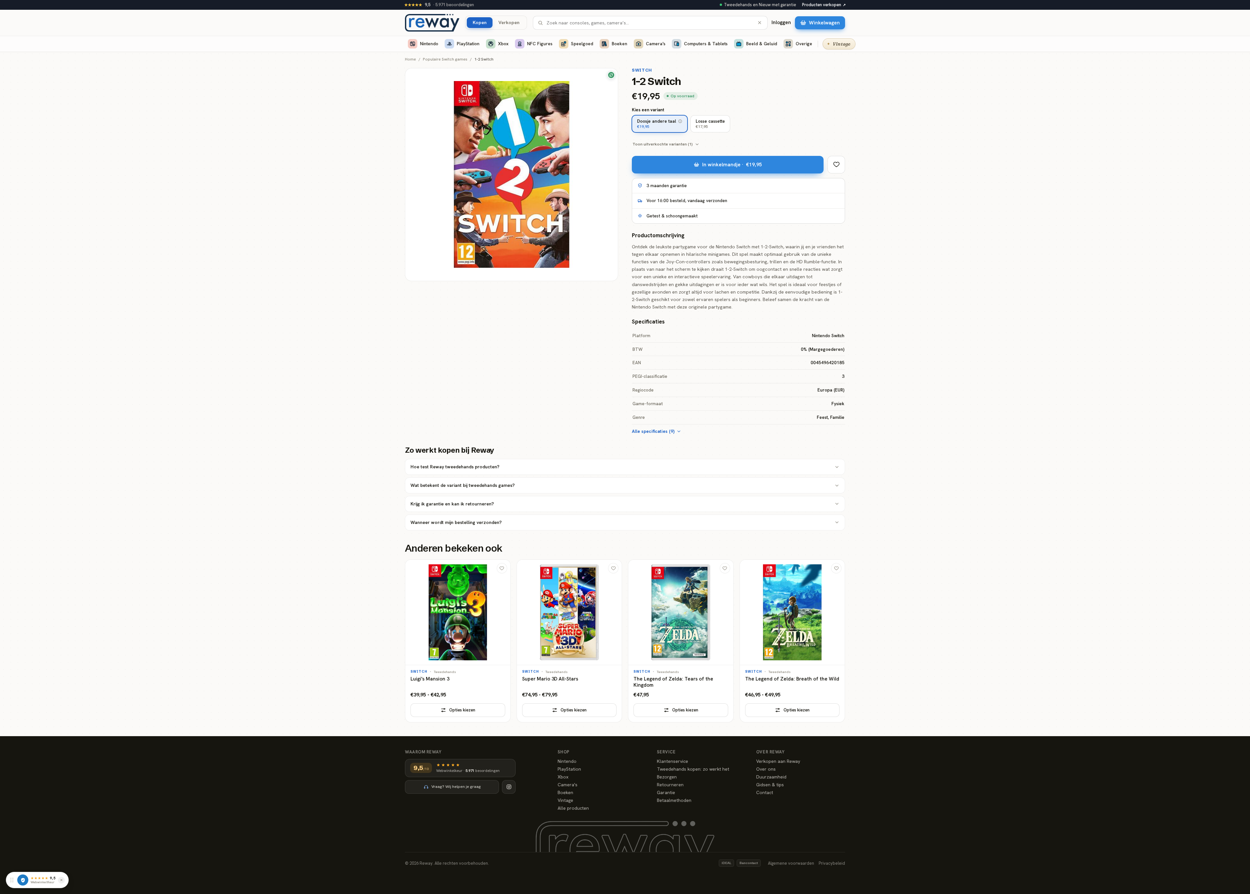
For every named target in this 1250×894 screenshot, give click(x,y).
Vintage (565, 800)
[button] (680, 121)
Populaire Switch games (445, 59)
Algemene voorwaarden (791, 863)
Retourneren (670, 784)
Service (666, 752)
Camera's (655, 44)
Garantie (666, 792)
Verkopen (509, 22)
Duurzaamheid (771, 777)
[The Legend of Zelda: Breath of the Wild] (792, 641)
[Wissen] (760, 23)
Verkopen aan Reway (778, 761)
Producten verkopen (824, 4)
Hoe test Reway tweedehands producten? (454, 467)
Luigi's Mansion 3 (429, 679)
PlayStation (468, 44)
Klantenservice (672, 761)
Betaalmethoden (674, 800)
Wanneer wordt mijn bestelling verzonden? (456, 522)
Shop (564, 752)
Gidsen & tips (770, 784)
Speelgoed (582, 44)
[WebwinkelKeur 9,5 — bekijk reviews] (22, 880)
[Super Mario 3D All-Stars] (569, 641)
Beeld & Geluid (761, 44)
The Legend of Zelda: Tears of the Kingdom (673, 682)
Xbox (503, 44)
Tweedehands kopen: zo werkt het (693, 769)
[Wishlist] (836, 164)
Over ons (766, 769)
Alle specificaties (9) (653, 431)
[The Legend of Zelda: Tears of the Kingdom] (680, 641)
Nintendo (429, 44)
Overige (804, 44)
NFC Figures (539, 44)
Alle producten (573, 808)
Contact (764, 792)
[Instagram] (509, 787)
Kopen (480, 22)
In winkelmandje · (732, 164)
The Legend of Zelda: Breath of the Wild (792, 679)
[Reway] (432, 23)
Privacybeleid (832, 863)
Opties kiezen (462, 710)
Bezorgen (667, 777)
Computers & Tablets (706, 44)
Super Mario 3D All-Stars (550, 679)
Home (410, 59)
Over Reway (770, 752)
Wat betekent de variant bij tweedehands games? (462, 485)
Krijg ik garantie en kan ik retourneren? (452, 504)
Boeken (619, 44)
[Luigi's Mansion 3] (457, 641)
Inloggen (781, 22)
